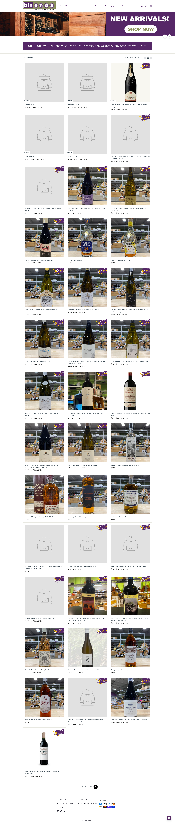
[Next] (169, 36)
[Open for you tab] (169, 818)
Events (88, 6)
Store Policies (123, 6)
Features (78, 6)
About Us (98, 6)
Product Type (65, 6)
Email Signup (109, 6)
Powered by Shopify (86, 820)
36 (91, 787)
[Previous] (165, 36)
